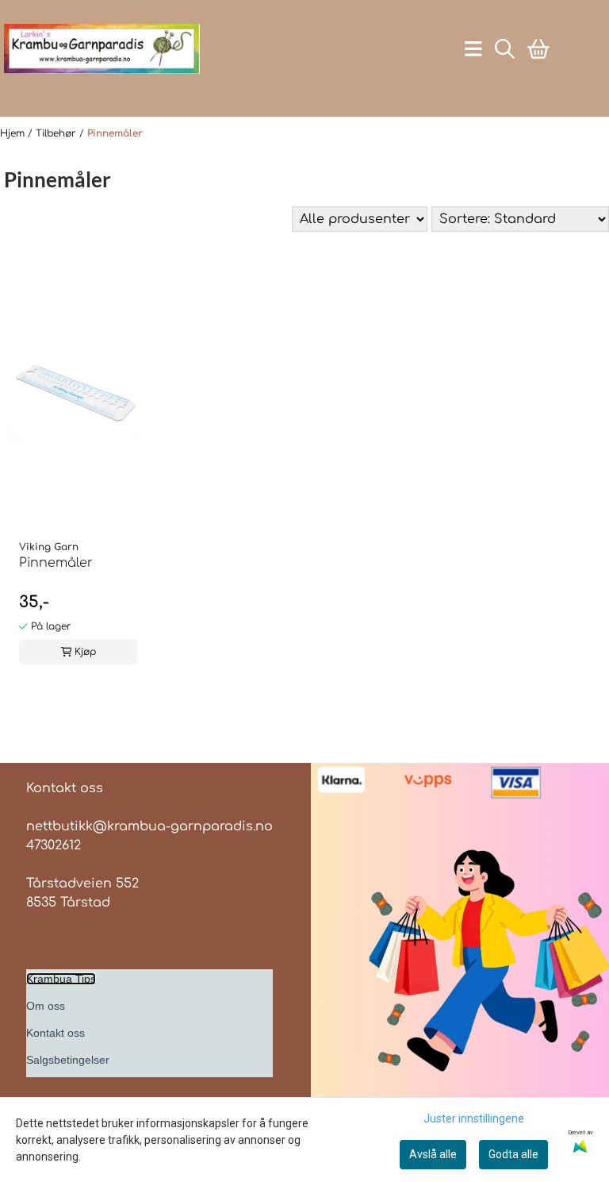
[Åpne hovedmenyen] (473, 49)
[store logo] (102, 49)
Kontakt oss (55, 1032)
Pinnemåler (115, 133)
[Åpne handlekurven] (538, 49)
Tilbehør (57, 133)
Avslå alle (433, 1154)
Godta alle (513, 1154)
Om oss (45, 1005)
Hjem (14, 133)
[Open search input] (505, 49)
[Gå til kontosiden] (96, 86)
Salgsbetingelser (67, 1059)
